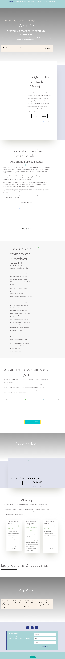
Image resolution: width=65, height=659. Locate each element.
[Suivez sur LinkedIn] (36, 627)
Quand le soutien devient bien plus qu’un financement (31, 523)
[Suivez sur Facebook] (32, 627)
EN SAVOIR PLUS (39, 116)
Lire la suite (44, 48)
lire (18, 483)
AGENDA (25, 4)
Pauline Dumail (14, 526)
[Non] (63, 655)
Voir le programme (9, 571)
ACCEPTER (33, 657)
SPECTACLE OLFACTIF (21, 1)
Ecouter (37, 486)
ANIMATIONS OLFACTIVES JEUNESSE (46, 1)
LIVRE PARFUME (31, 1)
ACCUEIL (11, 1)
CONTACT (40, 4)
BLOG (35, 4)
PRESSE (30, 4)
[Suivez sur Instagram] (27, 627)
